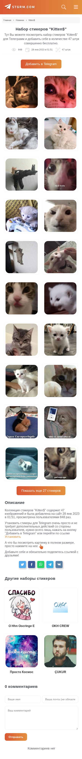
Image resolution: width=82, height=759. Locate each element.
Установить (13, 536)
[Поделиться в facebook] (31, 564)
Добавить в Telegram (41, 64)
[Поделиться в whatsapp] (40, 564)
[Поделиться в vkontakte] (59, 564)
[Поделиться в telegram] (49, 564)
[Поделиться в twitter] (22, 564)
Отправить (16, 736)
